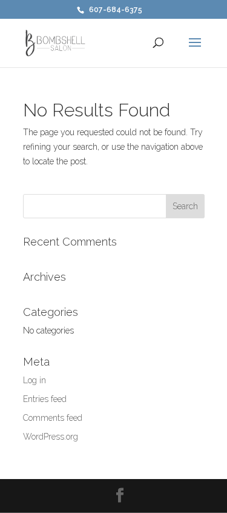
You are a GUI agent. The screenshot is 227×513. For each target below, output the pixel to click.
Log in (34, 380)
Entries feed (45, 399)
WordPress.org (50, 436)
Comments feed (52, 418)
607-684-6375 (115, 9)
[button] (195, 50)
